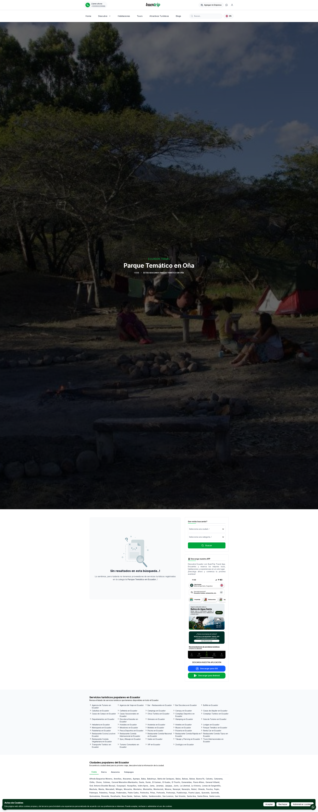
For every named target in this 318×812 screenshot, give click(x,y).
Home (136, 273)
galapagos (129, 772)
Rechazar (282, 804)
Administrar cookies (302, 804)
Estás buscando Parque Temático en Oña (163, 273)
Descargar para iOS (209, 668)
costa (94, 772)
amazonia (115, 772)
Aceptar (269, 804)
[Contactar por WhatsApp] (313, 807)
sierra (104, 772)
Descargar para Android (209, 675)
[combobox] (189, 529)
